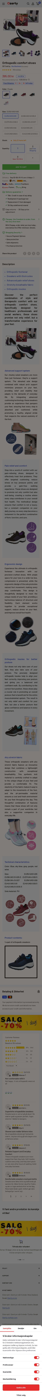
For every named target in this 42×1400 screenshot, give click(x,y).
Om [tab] (35, 1328)
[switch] (36, 1357)
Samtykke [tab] (7, 1328)
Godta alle (21, 1387)
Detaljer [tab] (21, 1328)
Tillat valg (21, 1395)
